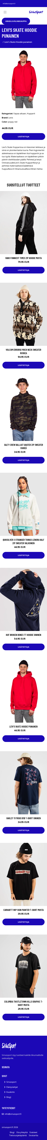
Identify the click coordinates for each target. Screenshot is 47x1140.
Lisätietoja (23, 136)
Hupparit (31, 113)
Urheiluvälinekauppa (16, 21)
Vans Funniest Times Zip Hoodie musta (23, 257)
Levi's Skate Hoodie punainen (23, 726)
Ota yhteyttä (22, 1132)
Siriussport (11, 1082)
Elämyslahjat (12, 1087)
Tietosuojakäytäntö (18, 1135)
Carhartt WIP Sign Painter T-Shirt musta (23, 909)
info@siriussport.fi (9, 4)
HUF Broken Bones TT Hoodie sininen (23, 634)
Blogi (8, 1097)
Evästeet (33, 1132)
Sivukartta (33, 1135)
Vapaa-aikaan (19, 113)
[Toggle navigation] (5, 12)
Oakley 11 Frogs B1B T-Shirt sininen (23, 818)
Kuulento (10, 1092)
